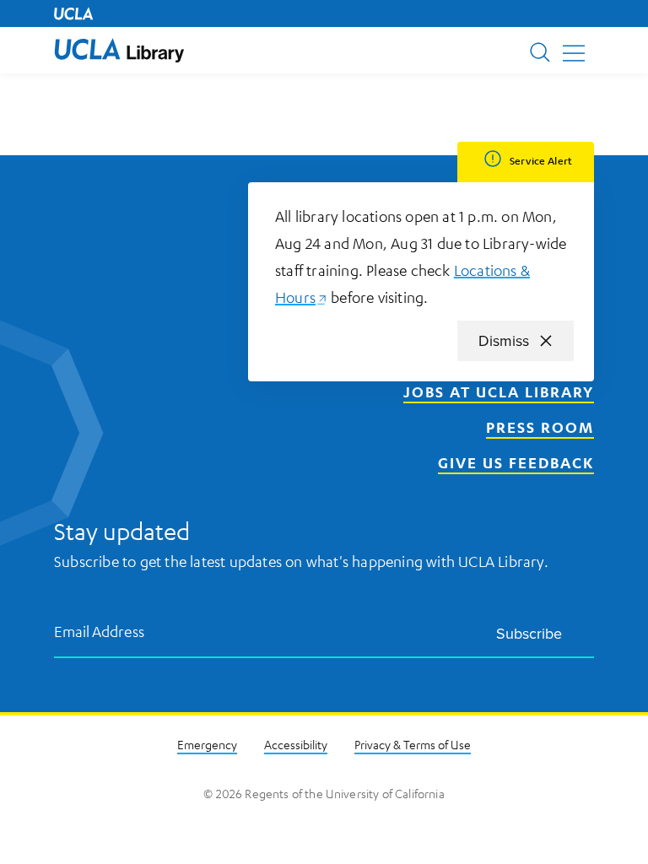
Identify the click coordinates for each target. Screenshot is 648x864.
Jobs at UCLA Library (498, 391)
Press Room (540, 427)
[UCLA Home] (73, 13)
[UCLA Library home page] (119, 50)
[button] (119, 50)
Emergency (207, 744)
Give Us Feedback (516, 462)
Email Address (99, 630)
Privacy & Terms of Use (412, 744)
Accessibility (295, 744)
